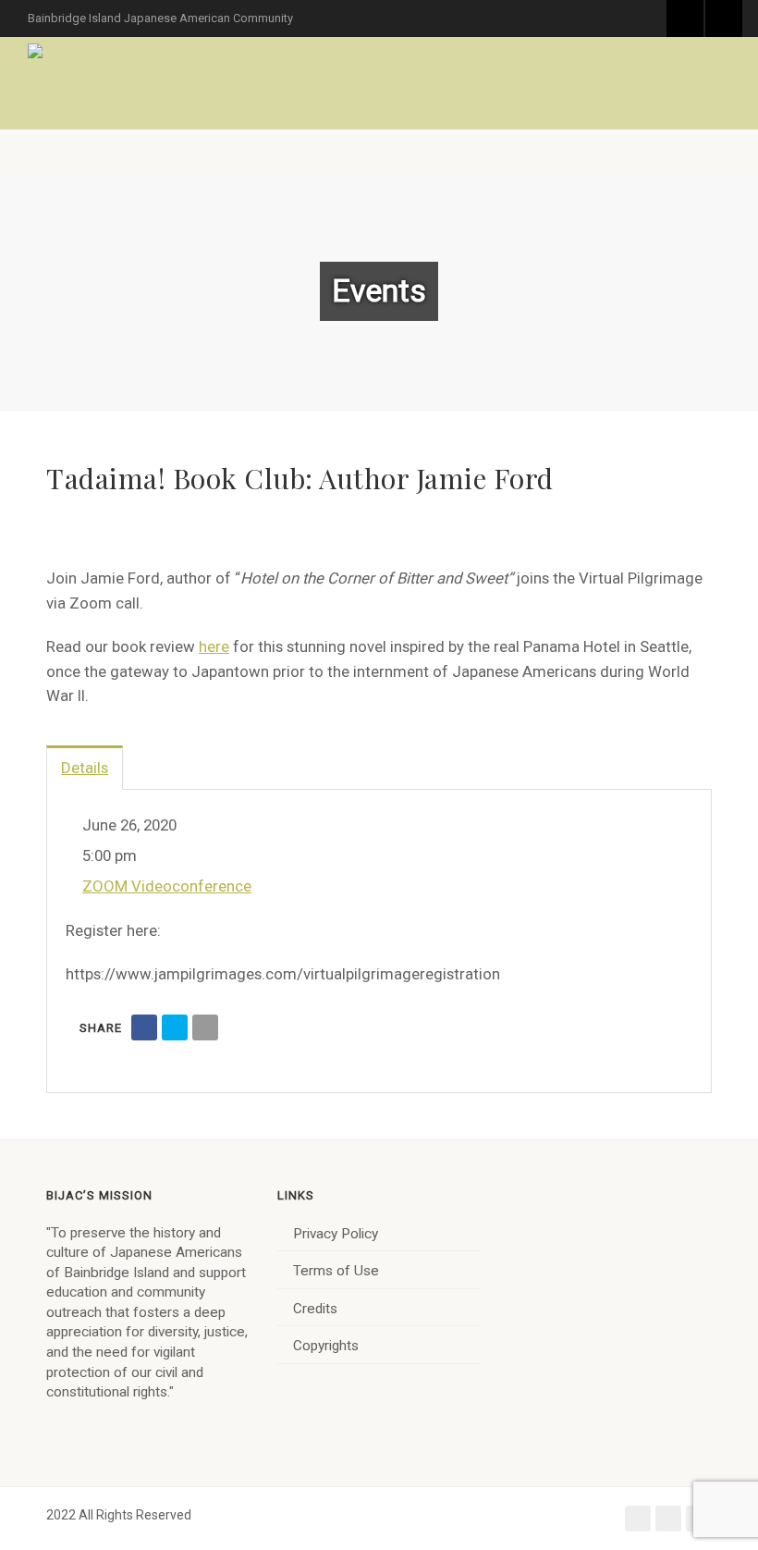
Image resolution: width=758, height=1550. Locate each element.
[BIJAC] (36, 50)
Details (84, 767)
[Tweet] (175, 1027)
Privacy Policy (335, 1233)
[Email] (205, 1027)
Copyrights (326, 1345)
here (214, 646)
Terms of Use (336, 1270)
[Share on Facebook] (144, 1027)
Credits (315, 1308)
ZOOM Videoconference (166, 886)
